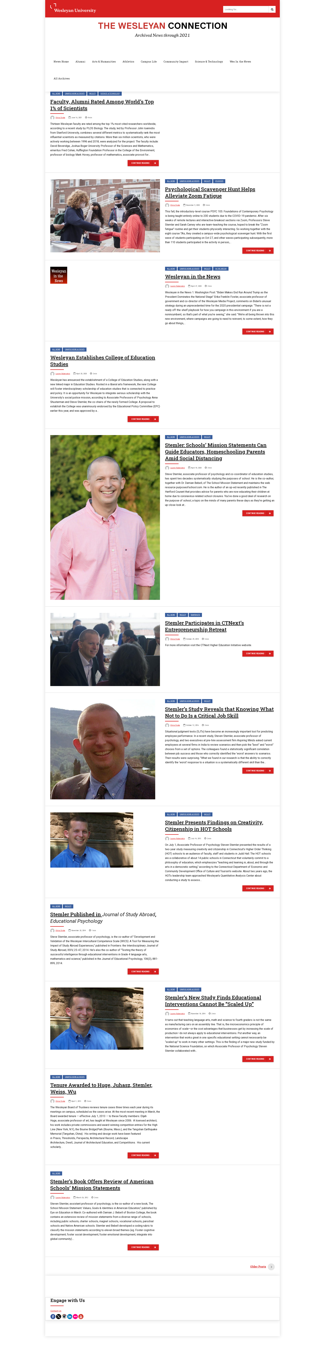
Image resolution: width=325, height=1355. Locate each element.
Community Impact (176, 61)
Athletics (128, 61)
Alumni (80, 61)
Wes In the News (240, 61)
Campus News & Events (74, 93)
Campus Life (149, 61)
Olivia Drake (60, 118)
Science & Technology (209, 61)
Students (219, 181)
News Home (61, 61)
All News (56, 93)
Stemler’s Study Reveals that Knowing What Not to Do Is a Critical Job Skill (219, 712)
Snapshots (195, 615)
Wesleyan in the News (192, 276)
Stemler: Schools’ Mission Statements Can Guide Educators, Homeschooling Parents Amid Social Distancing (216, 451)
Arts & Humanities (104, 61)
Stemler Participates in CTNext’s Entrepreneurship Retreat (204, 626)
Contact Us (55, 1311)
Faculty (92, 93)
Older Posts (258, 1266)
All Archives (62, 78)
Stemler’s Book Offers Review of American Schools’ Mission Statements (102, 1184)
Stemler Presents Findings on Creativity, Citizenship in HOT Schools (214, 825)
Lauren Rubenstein (177, 286)
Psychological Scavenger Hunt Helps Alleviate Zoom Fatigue (210, 192)
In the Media (220, 269)
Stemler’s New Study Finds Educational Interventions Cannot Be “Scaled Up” (213, 1000)
